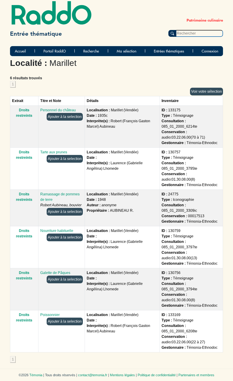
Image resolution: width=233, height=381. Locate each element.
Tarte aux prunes (53, 152)
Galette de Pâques (55, 273)
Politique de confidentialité (157, 375)
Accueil (20, 51)
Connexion (210, 51)
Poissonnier (50, 315)
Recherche (91, 51)
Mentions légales (122, 375)
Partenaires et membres (196, 375)
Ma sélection (126, 51)
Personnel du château (58, 110)
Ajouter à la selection (65, 117)
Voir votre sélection (206, 91)
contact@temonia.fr (92, 375)
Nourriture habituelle (56, 231)
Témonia (35, 375)
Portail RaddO (54, 51)
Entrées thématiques (169, 51)
